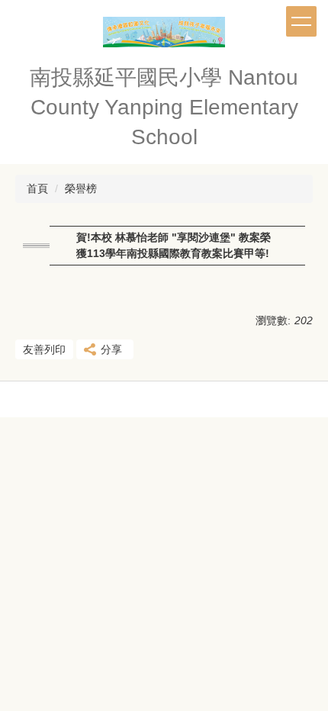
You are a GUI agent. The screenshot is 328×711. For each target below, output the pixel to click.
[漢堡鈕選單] (301, 21)
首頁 (37, 188)
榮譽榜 (81, 188)
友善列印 (44, 349)
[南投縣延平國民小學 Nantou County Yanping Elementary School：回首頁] (164, 36)
